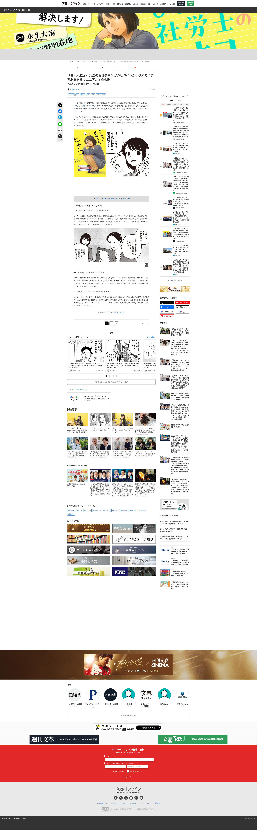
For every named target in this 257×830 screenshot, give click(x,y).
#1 (78, 67)
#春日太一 (71, 514)
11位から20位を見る (174, 280)
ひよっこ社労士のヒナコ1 (84, 106)
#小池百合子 (143, 510)
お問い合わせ (115, 803)
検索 (173, 4)
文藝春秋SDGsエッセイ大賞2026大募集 (76, 486)
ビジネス (71, 94)
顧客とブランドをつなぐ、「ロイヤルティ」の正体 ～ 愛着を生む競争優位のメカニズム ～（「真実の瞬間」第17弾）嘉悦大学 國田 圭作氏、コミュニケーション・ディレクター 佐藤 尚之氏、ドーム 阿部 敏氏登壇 (122, 490)
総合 (179, 100)
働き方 (83, 94)
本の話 (24, 818)
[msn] (136, 798)
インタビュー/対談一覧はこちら (77, 390)
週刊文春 (120, 4)
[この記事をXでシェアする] (60, 106)
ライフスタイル (101, 94)
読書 (149, 4)
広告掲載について (102, 803)
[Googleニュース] (131, 798)
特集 (107, 4)
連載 (114, 4)
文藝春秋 (128, 4)
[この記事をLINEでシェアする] (60, 125)
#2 (101, 67)
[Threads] (126, 798)
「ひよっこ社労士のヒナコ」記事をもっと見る (111, 382)
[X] (121, 798)
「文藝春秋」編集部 (179, 122)
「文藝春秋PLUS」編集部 (181, 172)
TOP (68, 61)
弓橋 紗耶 (177, 255)
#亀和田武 (133, 510)
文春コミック (76, 89)
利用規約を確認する (119, 771)
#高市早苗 (87, 510)
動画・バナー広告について (130, 803)
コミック (155, 4)
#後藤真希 (71, 510)
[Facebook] (116, 798)
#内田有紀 (124, 510)
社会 (88, 94)
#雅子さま (106, 510)
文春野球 (163, 4)
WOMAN (135, 4)
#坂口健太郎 (97, 510)
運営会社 (157, 803)
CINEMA (143, 4)
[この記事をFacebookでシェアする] (60, 112)
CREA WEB (16, 818)
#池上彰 (79, 510)
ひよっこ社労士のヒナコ (19, 10)
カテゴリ (100, 4)
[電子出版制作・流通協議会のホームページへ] (105, 810)
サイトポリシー (146, 803)
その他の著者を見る (128, 715)
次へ (144, 323)
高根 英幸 (177, 153)
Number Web (6, 818)
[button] (106, 376)
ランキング (91, 4)
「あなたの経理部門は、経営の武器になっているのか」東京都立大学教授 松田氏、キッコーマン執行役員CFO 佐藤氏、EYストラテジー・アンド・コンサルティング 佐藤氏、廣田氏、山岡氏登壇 (100, 490)
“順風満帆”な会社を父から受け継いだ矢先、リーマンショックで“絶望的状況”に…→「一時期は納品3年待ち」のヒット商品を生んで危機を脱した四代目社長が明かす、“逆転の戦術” (145, 490)
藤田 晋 (177, 274)
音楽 (93, 94)
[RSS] (141, 798)
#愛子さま (115, 510)
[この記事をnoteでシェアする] (60, 130)
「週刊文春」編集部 (179, 207)
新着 (84, 4)
